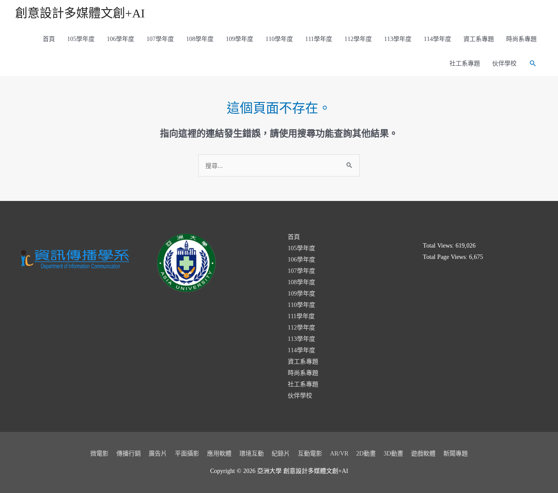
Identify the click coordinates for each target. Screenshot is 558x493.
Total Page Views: (446, 257)
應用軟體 (219, 453)
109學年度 (239, 39)
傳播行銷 (128, 453)
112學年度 (358, 39)
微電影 (99, 453)
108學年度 (200, 39)
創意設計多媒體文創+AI (80, 13)
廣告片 (158, 453)
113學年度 (398, 39)
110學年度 (279, 39)
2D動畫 (366, 453)
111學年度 (318, 39)
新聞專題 (455, 453)
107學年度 (160, 39)
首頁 (49, 39)
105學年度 (81, 39)
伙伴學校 (504, 63)
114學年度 (437, 39)
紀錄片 (281, 453)
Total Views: (439, 245)
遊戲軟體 (423, 453)
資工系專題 (478, 39)
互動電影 (310, 453)
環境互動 (251, 453)
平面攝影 (187, 453)
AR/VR (339, 453)
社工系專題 (464, 63)
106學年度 (120, 39)
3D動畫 (393, 453)
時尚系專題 (521, 39)
